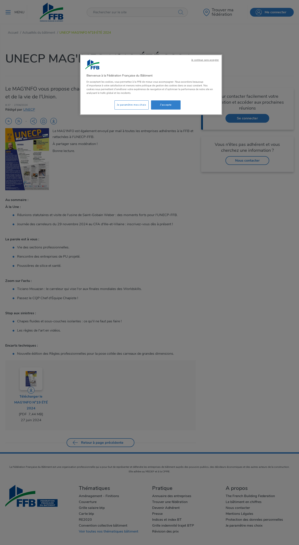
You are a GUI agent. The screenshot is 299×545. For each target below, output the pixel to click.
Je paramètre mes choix (131, 105)
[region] (151, 84)
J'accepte (166, 105)
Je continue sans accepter (205, 60)
